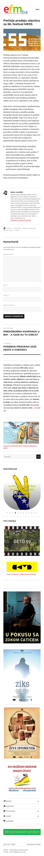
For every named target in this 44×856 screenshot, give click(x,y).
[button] (5, 541)
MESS (17, 230)
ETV (8, 844)
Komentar (8, 254)
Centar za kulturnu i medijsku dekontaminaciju (21, 574)
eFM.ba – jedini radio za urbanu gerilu (15, 850)
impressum (30, 844)
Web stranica (9, 305)
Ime (5, 285)
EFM (4, 844)
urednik (9, 228)
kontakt (38, 844)
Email (6, 295)
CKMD (13, 844)
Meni (37, 9)
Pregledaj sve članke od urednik (21, 220)
